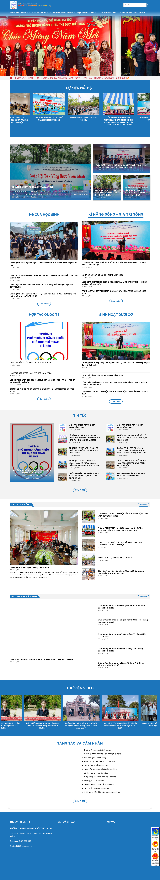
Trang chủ (14, 13)
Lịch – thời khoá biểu (107, 13)
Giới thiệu (25, 13)
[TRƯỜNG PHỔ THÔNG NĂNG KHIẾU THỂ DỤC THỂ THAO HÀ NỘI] (36, 5)
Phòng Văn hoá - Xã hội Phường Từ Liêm (155, 856)
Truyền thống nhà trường (61, 13)
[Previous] (6, 46)
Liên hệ (142, 13)
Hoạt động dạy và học (86, 13)
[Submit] (148, 5)
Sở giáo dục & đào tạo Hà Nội (155, 843)
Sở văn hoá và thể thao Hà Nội (155, 831)
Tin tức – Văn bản (39, 13)
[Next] (154, 46)
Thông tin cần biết (128, 13)
